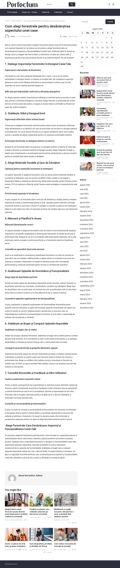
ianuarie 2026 (85, 216)
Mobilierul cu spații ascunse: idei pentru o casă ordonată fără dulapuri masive (64, 513)
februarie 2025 (86, 264)
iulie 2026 (84, 189)
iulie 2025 (84, 242)
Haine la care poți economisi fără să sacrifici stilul (104, 80)
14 (102, 47)
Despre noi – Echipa (29, 12)
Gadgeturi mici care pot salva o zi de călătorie (105, 126)
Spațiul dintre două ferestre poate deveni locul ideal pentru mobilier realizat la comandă (16, 513)
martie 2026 (85, 207)
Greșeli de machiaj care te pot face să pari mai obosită (104, 152)
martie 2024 (85, 295)
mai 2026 (84, 198)
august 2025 (85, 237)
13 (97, 47)
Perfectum (13, 564)
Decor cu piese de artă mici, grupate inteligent (15, 545)
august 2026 (85, 185)
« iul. (82, 66)
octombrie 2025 (86, 229)
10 (82, 47)
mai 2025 (84, 251)
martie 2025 (85, 259)
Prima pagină (12, 12)
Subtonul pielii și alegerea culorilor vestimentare (104, 139)
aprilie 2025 (85, 255)
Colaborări (46, 12)
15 (107, 47)
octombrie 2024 (86, 281)
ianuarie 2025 (85, 268)
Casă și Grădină (16, 21)
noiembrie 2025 (86, 224)
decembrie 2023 (86, 308)
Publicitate (58, 12)
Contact (70, 12)
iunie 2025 (84, 246)
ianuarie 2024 (85, 303)
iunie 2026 (84, 194)
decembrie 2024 (86, 273)
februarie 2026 (86, 211)
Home (7, 21)
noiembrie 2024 (86, 277)
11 (87, 47)
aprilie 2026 (85, 202)
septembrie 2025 (87, 233)
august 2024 (85, 290)
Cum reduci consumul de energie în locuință (65, 545)
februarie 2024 (86, 299)
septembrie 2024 (87, 286)
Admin (13, 36)
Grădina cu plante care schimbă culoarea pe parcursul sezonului (39, 511)
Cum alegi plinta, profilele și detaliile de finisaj (41, 545)
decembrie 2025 (86, 220)
